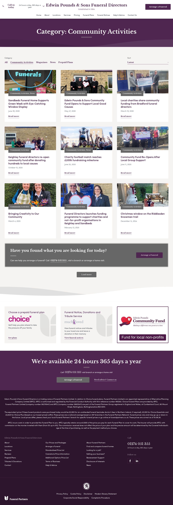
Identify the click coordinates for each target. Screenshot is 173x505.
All (6, 62)
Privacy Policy (62, 493)
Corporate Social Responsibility (76, 497)
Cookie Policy (75, 493)
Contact (8, 465)
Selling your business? (95, 454)
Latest (130, 62)
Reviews (8, 454)
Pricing (77, 15)
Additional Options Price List (57, 457)
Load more (86, 274)
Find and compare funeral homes (100, 446)
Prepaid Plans (65, 62)
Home (38, 15)
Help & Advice (119, 15)
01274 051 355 (58, 260)
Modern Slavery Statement (106, 493)
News (53, 62)
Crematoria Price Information (58, 454)
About (46, 15)
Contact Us (132, 15)
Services (67, 15)
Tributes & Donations (13, 461)
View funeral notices (73, 338)
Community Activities (21, 62)
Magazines (41, 62)
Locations (56, 15)
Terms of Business (53, 461)
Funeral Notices (103, 15)
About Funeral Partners (95, 442)
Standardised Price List (55, 450)
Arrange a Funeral (149, 255)
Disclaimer (88, 493)
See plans (12, 338)
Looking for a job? (93, 450)
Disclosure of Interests (95, 461)
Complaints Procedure (100, 497)
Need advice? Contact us (105, 380)
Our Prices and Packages (56, 442)
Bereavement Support (95, 457)
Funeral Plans (88, 15)
